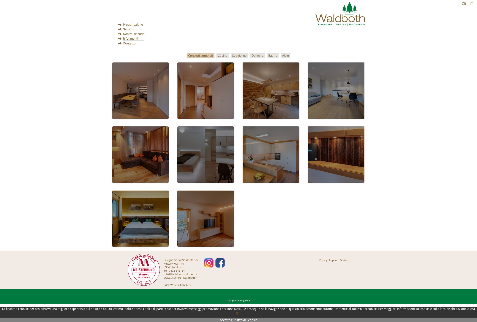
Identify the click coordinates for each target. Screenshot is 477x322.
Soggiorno (239, 56)
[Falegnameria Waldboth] (340, 25)
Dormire (257, 56)
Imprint (333, 260)
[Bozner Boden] (336, 90)
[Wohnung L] (271, 154)
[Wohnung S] (205, 90)
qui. (238, 313)
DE (464, 3)
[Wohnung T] (205, 218)
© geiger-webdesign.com (238, 300)
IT (471, 3)
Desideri (343, 260)
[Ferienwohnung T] (140, 218)
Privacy (323, 260)
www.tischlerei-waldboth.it (180, 277)
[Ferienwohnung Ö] (271, 90)
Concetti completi (200, 56)
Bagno (272, 56)
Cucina (222, 56)
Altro (285, 56)
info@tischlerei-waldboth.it (181, 274)
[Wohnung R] (140, 154)
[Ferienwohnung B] (336, 154)
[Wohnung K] (140, 90)
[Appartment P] (205, 154)
